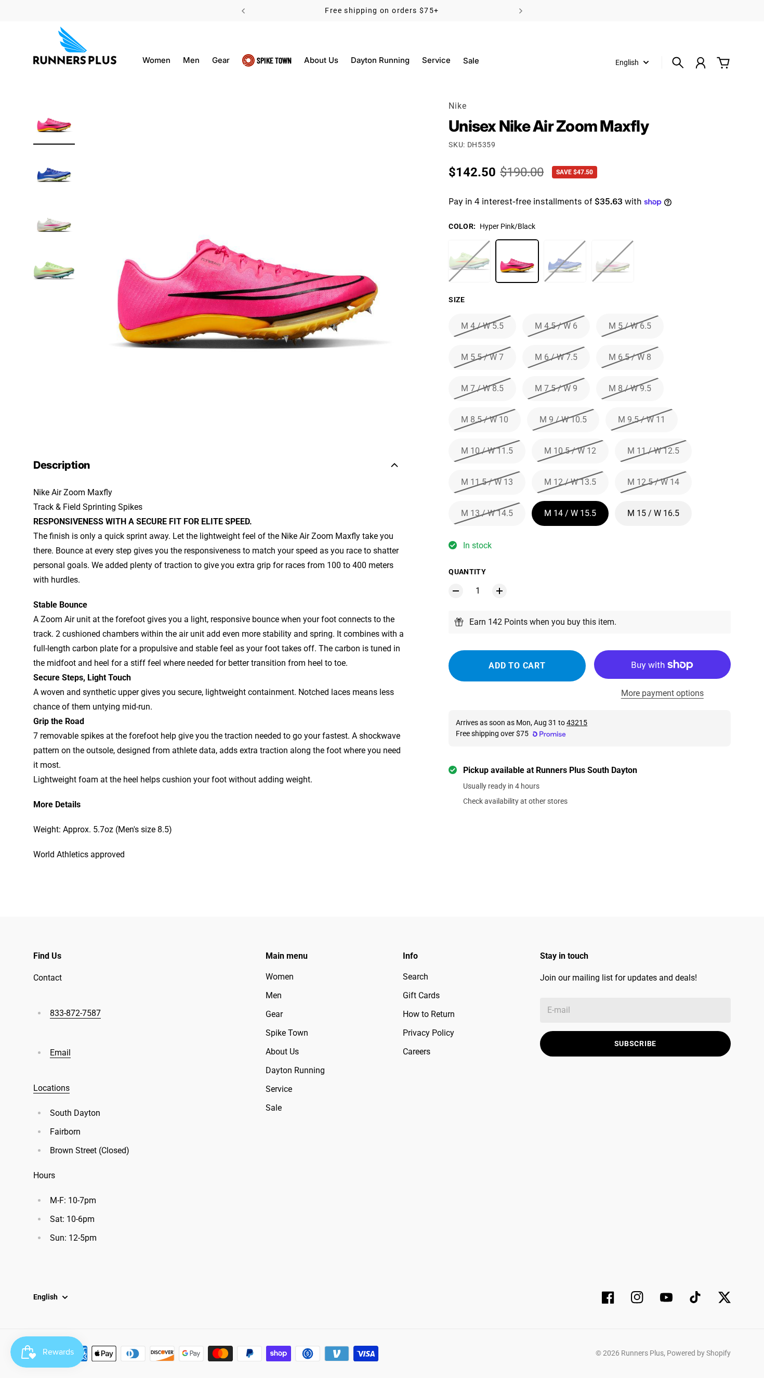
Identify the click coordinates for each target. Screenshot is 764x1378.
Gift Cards (421, 995)
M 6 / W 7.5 (556, 357)
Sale (274, 1108)
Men (191, 60)
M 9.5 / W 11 (641, 419)
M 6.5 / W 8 (630, 357)
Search (415, 977)
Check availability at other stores (515, 801)
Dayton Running (380, 60)
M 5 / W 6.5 (630, 326)
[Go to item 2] (54, 170)
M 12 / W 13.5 (570, 482)
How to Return (429, 1014)
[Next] (521, 10)
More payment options (662, 693)
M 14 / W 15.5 (570, 513)
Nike (457, 106)
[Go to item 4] (54, 270)
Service (436, 60)
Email (60, 1053)
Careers (416, 1052)
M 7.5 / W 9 (556, 388)
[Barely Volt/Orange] (469, 261)
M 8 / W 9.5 (630, 388)
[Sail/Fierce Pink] (613, 261)
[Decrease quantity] (456, 591)
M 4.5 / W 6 (556, 326)
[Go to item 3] (54, 220)
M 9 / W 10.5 (563, 419)
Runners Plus (642, 1353)
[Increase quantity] (499, 591)
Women (156, 60)
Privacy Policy (428, 1033)
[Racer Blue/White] (565, 261)
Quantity (467, 572)
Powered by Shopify (699, 1353)
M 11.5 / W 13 (487, 482)
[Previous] (243, 10)
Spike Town (274, 60)
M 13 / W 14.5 (487, 513)
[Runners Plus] (74, 46)
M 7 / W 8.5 (482, 388)
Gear (221, 60)
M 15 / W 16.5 (653, 513)
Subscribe (635, 1043)
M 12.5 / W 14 (653, 482)
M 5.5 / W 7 (482, 357)
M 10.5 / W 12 (570, 451)
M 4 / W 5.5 (482, 326)
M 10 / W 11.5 (487, 451)
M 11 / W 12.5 (653, 451)
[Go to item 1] (54, 120)
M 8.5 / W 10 (484, 419)
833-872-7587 (75, 1013)
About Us (321, 60)
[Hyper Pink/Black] (517, 261)
